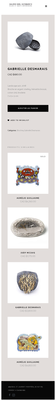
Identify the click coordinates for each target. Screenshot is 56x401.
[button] (18, 120)
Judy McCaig (28, 252)
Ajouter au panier (28, 108)
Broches (20, 130)
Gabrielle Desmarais (32, 130)
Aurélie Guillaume (28, 198)
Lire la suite (20, 201)
